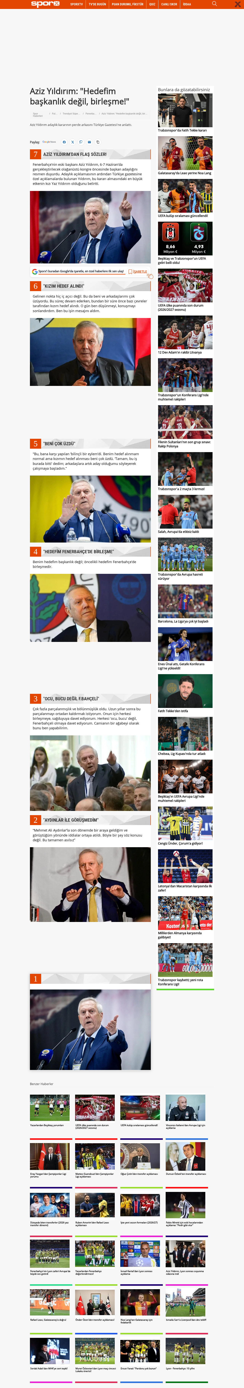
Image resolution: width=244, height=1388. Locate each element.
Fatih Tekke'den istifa (173, 711)
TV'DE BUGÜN (97, 4)
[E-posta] (89, 142)
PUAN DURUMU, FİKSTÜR (127, 4)
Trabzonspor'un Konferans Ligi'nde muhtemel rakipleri (183, 397)
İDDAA (187, 4)
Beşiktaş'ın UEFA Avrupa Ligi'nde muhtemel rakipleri (181, 798)
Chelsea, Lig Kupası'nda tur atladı (181, 754)
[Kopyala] (97, 142)
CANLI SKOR (169, 4)
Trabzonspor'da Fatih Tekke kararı (182, 130)
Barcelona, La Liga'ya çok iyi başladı (183, 621)
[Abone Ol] (49, 142)
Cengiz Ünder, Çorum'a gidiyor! (180, 843)
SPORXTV (76, 4)
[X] (72, 142)
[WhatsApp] (81, 142)
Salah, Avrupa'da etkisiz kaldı (178, 532)
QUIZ (152, 4)
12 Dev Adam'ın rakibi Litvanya (180, 352)
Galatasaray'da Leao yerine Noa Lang (184, 173)
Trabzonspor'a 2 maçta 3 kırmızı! (181, 489)
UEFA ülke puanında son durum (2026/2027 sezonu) (180, 307)
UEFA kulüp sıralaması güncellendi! (183, 216)
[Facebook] (64, 142)
